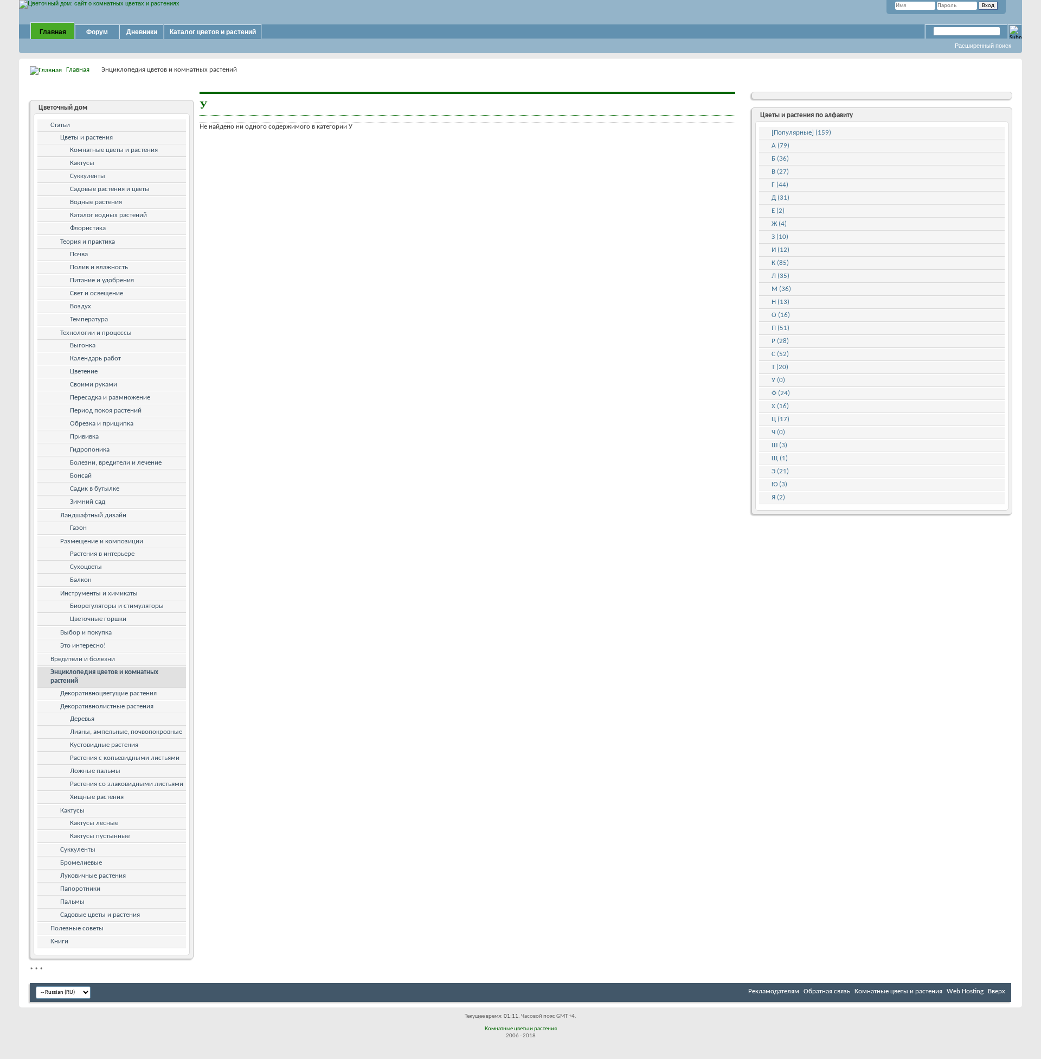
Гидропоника (90, 449)
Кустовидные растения (104, 745)
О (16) (781, 315)
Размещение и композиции (101, 541)
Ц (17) (780, 419)
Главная (53, 32)
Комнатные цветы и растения (114, 150)
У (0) (778, 380)
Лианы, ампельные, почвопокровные (126, 731)
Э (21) (780, 471)
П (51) (780, 328)
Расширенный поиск (983, 45)
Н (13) (780, 302)
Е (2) (778, 210)
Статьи (60, 125)
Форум (97, 32)
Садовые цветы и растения (100, 914)
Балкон (81, 580)
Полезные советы (77, 928)
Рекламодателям (773, 991)
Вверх (996, 991)
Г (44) (780, 184)
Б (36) (780, 158)
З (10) (780, 236)
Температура (89, 319)
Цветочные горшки (98, 619)
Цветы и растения (86, 137)
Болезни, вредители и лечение (116, 462)
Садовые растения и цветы (110, 189)
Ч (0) (778, 432)
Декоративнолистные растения (106, 706)
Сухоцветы (86, 566)
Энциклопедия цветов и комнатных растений (104, 676)
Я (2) (778, 497)
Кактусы (82, 163)
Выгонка (82, 345)
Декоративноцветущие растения (108, 693)
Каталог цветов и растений (213, 32)
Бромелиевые (81, 862)
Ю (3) (779, 484)
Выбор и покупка (86, 632)
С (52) (780, 354)
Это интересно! (83, 645)
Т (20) (780, 367)
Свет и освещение (96, 293)
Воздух (80, 306)
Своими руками (93, 384)
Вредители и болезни (82, 659)
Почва (79, 254)
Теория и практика (87, 241)
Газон (78, 527)
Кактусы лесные (94, 823)
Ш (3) (779, 445)
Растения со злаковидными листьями (126, 784)
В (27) (780, 171)
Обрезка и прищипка (101, 423)
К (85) (780, 263)
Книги (59, 941)
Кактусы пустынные (100, 836)
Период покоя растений (106, 410)
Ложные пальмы (95, 771)
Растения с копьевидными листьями (124, 758)
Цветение (84, 371)
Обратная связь (827, 991)
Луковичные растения (93, 875)
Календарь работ (95, 358)
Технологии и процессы (96, 333)
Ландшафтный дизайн (93, 515)
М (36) (781, 289)
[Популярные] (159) (801, 132)
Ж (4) (779, 223)
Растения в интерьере (102, 553)
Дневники (141, 32)
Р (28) (780, 341)
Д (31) (780, 197)
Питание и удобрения (102, 280)
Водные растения (96, 202)
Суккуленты (87, 176)
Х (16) (780, 406)
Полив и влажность (99, 267)
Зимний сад (87, 501)
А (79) (780, 145)
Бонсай (81, 475)
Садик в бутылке (94, 488)
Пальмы (72, 901)
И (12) (780, 249)
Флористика (88, 228)
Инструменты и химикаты (99, 593)
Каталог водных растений (108, 215)
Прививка (84, 436)
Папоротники (80, 888)
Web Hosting (965, 991)
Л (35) (780, 276)
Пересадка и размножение (110, 397)
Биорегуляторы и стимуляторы (117, 606)
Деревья (82, 718)
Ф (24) (781, 393)
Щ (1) (780, 458)
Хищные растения (97, 797)
